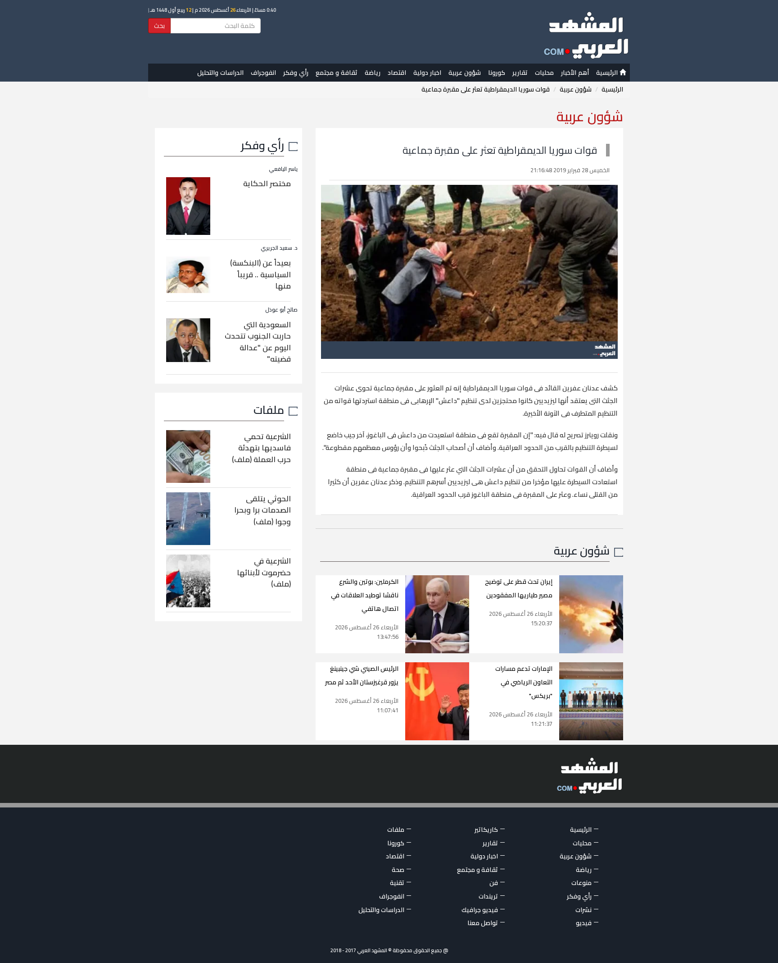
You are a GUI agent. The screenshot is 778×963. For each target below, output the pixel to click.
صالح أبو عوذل (281, 309)
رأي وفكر (295, 72)
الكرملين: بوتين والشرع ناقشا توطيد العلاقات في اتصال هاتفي (364, 595)
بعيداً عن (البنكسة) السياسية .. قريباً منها (260, 274)
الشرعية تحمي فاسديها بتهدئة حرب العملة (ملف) (261, 448)
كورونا (496, 72)
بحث (159, 26)
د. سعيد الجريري (279, 248)
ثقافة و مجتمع (336, 72)
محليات (544, 72)
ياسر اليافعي (283, 169)
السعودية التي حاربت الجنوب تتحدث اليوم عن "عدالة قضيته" (258, 342)
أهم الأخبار (575, 72)
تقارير (520, 72)
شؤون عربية (464, 72)
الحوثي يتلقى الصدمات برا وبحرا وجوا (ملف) (262, 510)
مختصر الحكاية (267, 183)
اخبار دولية (427, 72)
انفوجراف (263, 72)
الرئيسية (608, 72)
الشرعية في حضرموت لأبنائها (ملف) (264, 572)
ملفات (268, 409)
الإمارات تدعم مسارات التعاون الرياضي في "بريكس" (523, 682)
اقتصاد (397, 72)
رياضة (372, 72)
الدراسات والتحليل (220, 72)
